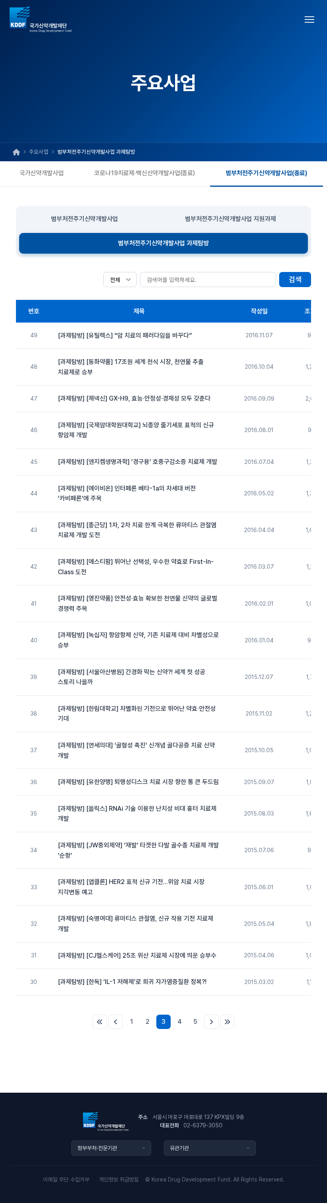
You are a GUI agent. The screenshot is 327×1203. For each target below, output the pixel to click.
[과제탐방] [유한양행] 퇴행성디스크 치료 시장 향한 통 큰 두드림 (138, 782)
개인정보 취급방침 (119, 1179)
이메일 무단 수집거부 (66, 1179)
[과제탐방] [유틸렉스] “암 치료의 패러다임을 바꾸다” (125, 335)
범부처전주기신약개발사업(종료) (266, 173)
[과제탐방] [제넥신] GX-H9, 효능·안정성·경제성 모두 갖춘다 (134, 398)
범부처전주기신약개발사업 (84, 219)
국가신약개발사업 (42, 173)
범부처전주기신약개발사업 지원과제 (230, 219)
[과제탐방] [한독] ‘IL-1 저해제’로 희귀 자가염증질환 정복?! (132, 982)
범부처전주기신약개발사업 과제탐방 (163, 243)
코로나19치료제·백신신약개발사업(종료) (144, 173)
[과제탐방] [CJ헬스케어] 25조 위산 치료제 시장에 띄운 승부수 (137, 955)
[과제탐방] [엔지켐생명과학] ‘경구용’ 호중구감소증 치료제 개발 (137, 462)
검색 (295, 279)
